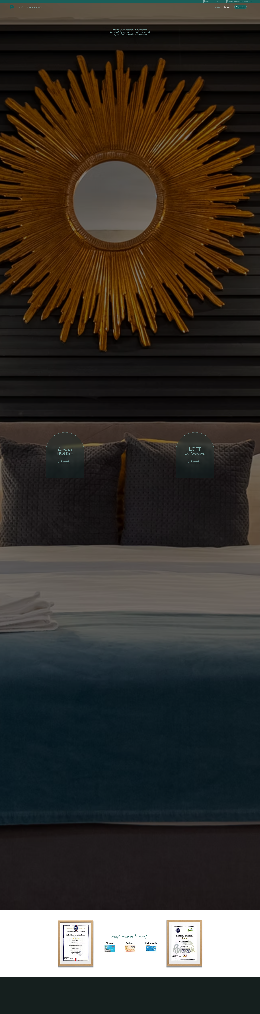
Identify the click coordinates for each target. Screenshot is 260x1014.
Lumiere (65, 451)
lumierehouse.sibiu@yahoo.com (240, 1)
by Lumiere (195, 451)
